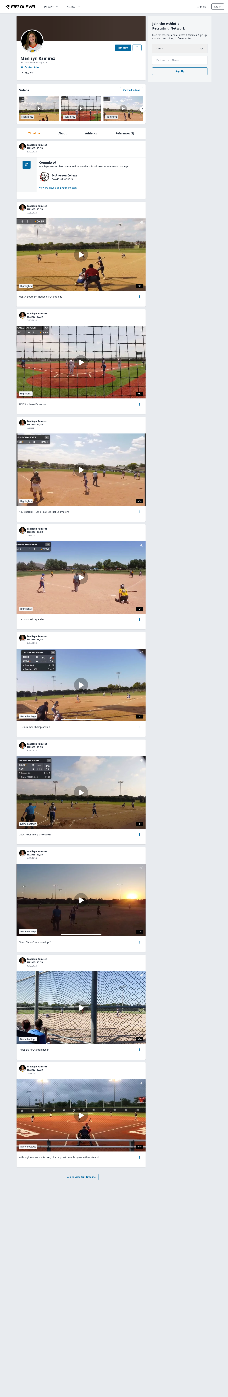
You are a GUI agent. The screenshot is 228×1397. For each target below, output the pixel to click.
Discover (49, 6)
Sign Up (179, 71)
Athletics (91, 133)
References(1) (125, 133)
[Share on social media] (137, 48)
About (62, 133)
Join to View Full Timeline (81, 1177)
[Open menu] (140, 297)
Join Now (123, 47)
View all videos (131, 90)
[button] (140, 297)
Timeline (34, 133)
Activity (71, 6)
